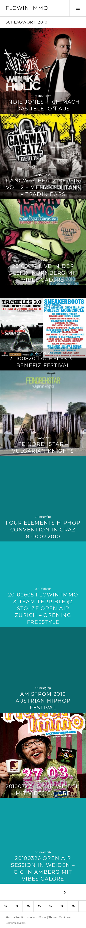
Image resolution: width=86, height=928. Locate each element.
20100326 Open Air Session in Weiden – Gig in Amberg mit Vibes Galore (43, 868)
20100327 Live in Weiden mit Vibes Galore (43, 789)
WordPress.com (15, 922)
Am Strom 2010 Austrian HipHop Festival (43, 701)
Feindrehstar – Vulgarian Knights (43, 447)
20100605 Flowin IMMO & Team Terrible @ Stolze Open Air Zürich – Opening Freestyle (43, 608)
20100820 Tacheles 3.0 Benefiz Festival (43, 362)
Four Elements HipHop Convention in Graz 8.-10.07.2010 (43, 530)
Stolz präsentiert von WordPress (26, 917)
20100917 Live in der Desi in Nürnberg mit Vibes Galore (43, 273)
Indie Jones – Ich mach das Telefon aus (43, 105)
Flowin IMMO (27, 8)
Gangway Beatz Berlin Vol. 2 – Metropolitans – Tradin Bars (43, 187)
